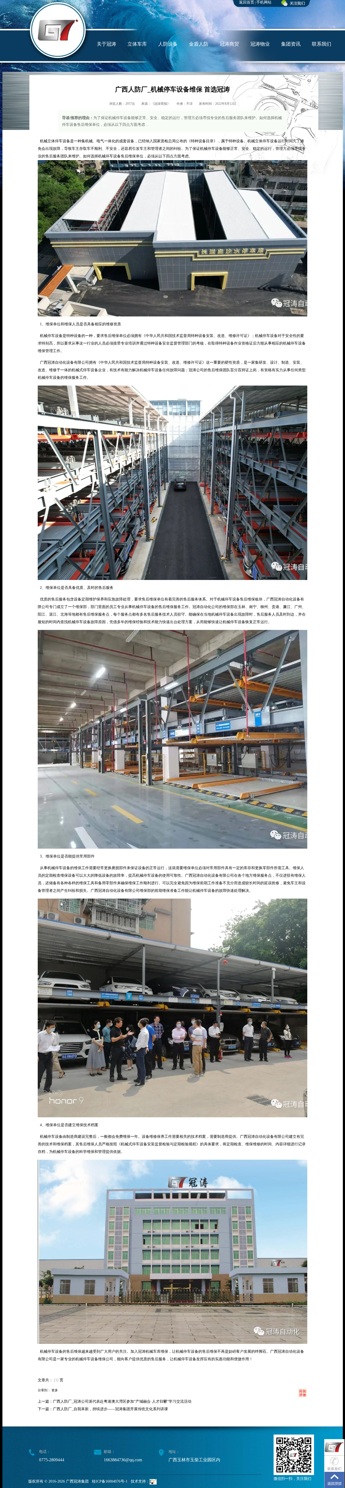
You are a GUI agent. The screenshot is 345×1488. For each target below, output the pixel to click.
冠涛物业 (260, 44)
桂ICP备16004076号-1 (109, 1481)
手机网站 (263, 2)
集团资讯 (291, 44)
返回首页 (246, 2)
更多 (54, 1390)
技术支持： (140, 1481)
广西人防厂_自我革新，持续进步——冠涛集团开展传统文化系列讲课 (110, 1409)
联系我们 (321, 44)
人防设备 (168, 44)
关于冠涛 (106, 44)
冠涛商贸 (229, 44)
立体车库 (137, 44)
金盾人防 (198, 44)
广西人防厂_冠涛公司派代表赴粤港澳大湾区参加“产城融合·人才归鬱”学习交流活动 (122, 1401)
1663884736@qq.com (123, 1459)
